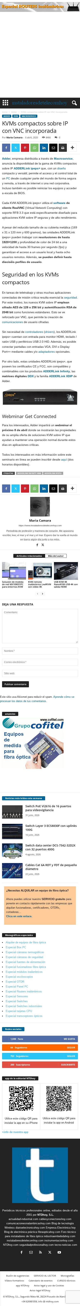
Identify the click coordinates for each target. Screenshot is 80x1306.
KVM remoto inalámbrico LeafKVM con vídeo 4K (39, 584)
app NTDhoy (22, 1285)
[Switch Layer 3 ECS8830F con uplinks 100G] (12, 831)
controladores (34, 331)
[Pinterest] (25, 148)
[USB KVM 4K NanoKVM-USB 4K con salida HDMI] (66, 571)
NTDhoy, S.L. (45, 1214)
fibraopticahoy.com (49, 1231)
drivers (49, 331)
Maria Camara (14, 137)
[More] (72, 148)
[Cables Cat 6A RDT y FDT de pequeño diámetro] (12, 870)
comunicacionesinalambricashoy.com (28, 1223)
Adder (14, 112)
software (59, 203)
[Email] (53, 148)
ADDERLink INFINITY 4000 (29, 473)
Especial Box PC (16, 947)
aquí (64, 459)
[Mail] (31, 1252)
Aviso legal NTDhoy (40, 1290)
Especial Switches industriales (24, 1006)
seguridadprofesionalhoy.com (36, 1244)
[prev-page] (37, 594)
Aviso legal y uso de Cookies (49, 1285)
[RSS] (40, 1252)
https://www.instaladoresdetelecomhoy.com (40, 525)
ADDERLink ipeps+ (27, 168)
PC (8, 178)
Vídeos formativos (14, 1280)
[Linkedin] (44, 148)
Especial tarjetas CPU (19, 1011)
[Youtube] (59, 1252)
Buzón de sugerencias (17, 1275)
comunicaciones (12, 322)
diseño (61, 168)
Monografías (67, 1275)
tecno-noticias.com (66, 1244)
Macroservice (29, 116)
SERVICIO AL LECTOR (45, 1275)
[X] (15, 148)
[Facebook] (6, 148)
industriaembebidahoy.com (59, 1236)
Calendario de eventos (41, 1280)
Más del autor (56, 555)
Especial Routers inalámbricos (24, 991)
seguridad (70, 297)
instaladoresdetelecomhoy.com (25, 1240)
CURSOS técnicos (66, 1280)
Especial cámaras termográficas (25, 952)
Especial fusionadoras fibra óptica (26, 966)
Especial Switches (17, 1001)
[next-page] (42, 594)
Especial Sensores (17, 996)
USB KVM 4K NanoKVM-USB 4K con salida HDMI (66, 584)
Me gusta (69, 1038)
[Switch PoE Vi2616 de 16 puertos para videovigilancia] (12, 812)
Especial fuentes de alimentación (25, 962)
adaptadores (46, 351)
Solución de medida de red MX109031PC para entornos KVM (12, 584)
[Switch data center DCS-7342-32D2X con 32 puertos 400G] (12, 851)
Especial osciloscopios (19, 976)
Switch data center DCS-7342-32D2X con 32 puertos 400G (50, 847)
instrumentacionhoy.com (58, 1240)
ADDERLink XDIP (61, 376)
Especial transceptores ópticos (24, 1016)
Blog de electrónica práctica (20, 1231)
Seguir (71, 1047)
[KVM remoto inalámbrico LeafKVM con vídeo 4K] (40, 571)
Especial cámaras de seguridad (24, 957)
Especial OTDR (15, 981)
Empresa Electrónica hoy (61, 1227)
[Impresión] (63, 148)
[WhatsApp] (34, 148)
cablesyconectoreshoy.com (55, 1219)
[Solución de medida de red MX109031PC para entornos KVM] (14, 571)
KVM (16, 116)
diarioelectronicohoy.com (30, 1227)
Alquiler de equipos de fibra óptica (26, 942)
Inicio (4, 112)
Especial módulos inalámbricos (24, 971)
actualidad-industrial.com (23, 1219)
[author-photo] (40, 507)
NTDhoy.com (10, 1244)
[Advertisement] (40, 56)
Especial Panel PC (17, 986)
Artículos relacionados (29, 555)
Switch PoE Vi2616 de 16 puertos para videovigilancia (48, 808)
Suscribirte (68, 1064)
